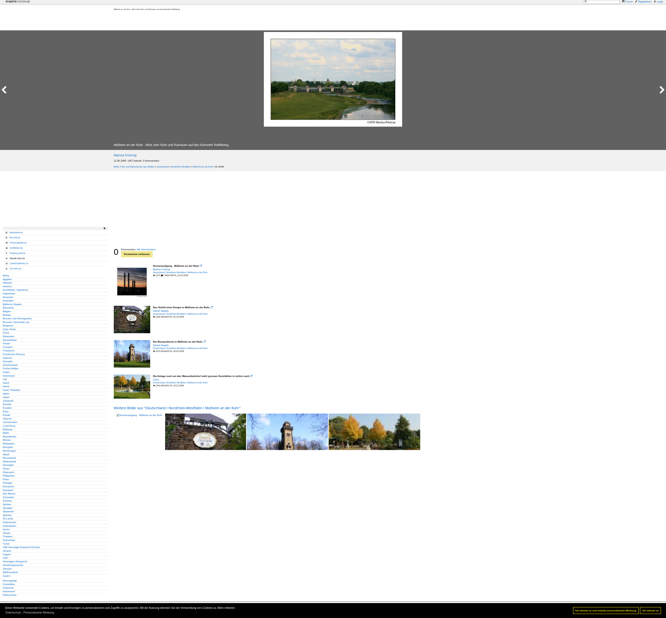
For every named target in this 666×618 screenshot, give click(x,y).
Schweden (8, 497)
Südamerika (9, 522)
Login (660, 1)
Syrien (6, 529)
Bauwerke (8, 307)
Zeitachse (8, 587)
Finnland (7, 347)
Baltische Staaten (12, 304)
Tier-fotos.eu (15, 268)
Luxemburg (9, 425)
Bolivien (7, 315)
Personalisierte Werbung (38, 612)
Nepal (6, 454)
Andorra (7, 286)
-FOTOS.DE (18, 1)
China (6, 332)
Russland (8, 490)
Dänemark (8, 336)
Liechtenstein (10, 422)
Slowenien (8, 511)
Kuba (5, 411)
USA (5, 558)
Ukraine (7, 550)
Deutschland (163, 167)
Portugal (7, 482)
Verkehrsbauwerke (13, 565)
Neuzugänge (10, 580)
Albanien (7, 282)
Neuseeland (9, 457)
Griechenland (10, 365)
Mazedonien (9, 436)
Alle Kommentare (146, 249)
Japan (6, 397)
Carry (156, 379)
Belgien (7, 311)
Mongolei (8, 447)
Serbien (7, 504)
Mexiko (7, 440)
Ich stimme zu (650, 610)
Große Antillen (10, 368)
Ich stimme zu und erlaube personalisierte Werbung (605, 610)
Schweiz (7, 500)
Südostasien (9, 525)
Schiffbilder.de (16, 248)
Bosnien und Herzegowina (17, 318)
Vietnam (7, 568)
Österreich (8, 472)
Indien (6, 372)
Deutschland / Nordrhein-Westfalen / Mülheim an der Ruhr (180, 272)
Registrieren (645, 1)
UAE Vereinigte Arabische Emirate (21, 547)
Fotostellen (9, 584)
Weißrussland (10, 572)
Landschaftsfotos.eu (19, 263)
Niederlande (9, 461)
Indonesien (9, 375)
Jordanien (8, 400)
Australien (8, 300)
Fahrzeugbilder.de (18, 243)
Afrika (6, 275)
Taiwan (6, 533)
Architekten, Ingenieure (15, 289)
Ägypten (7, 279)
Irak (5, 379)
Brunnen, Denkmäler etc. (16, 322)
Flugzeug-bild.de (17, 253)
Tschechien (9, 540)
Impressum (9, 591)
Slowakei (7, 508)
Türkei (6, 543)
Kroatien (7, 407)
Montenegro (9, 450)
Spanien (7, 515)
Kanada (7, 404)
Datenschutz (9, 595)
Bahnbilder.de (16, 232)
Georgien (8, 361)
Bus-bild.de (15, 237)
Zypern (7, 575)
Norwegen (8, 465)
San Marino (9, 493)
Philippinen (9, 475)
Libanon (7, 418)
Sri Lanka (8, 518)
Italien (6, 393)
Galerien (7, 357)
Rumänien (8, 486)
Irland (6, 382)
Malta (6, 432)
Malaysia (7, 429)
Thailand (7, 536)
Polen (6, 479)
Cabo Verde (9, 329)
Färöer (6, 343)
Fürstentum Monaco (14, 354)
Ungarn (7, 554)
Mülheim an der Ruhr (203, 167)
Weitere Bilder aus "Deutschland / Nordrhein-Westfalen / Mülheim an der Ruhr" (177, 408)
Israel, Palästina (11, 390)
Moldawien (9, 443)
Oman (6, 468)
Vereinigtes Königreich (15, 561)
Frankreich (9, 350)
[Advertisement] (177, 21)
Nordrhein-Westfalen (181, 167)
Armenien (8, 297)
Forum (629, 1)
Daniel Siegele (161, 310)
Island (6, 386)
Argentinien (9, 293)
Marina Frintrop (125, 155)
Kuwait (6, 415)
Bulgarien (8, 325)
